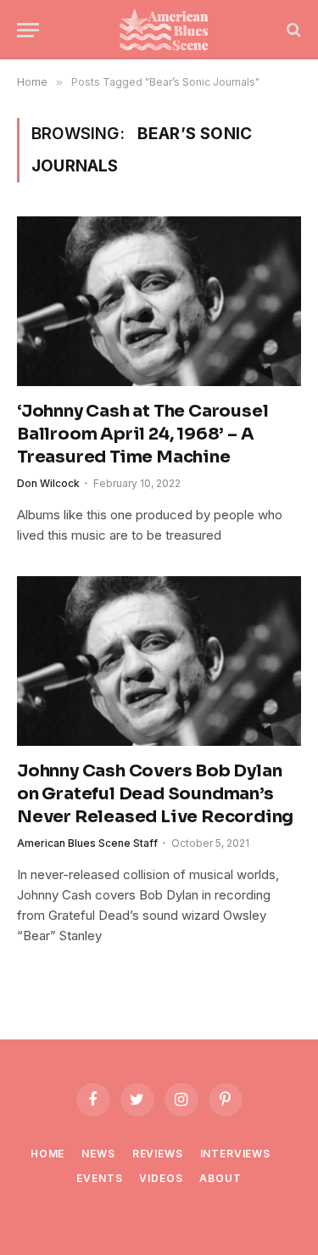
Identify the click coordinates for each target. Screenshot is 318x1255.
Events (99, 1178)
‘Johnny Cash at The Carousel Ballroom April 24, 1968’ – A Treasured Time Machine (142, 434)
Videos (160, 1178)
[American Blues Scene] (167, 29)
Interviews (235, 1153)
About (220, 1178)
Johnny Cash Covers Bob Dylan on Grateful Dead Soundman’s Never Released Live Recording (155, 793)
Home (47, 1153)
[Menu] (28, 30)
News (97, 1153)
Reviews (157, 1153)
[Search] (292, 30)
